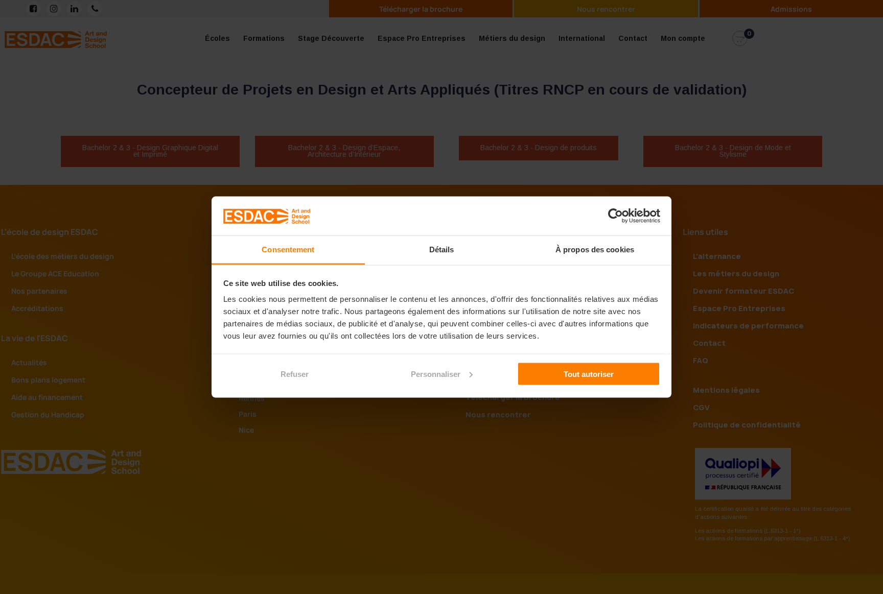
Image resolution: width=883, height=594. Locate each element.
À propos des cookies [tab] (594, 249)
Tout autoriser (589, 373)
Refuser (295, 373)
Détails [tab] (441, 249)
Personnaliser (435, 373)
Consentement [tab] (288, 249)
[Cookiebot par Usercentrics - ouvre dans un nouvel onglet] (615, 215)
